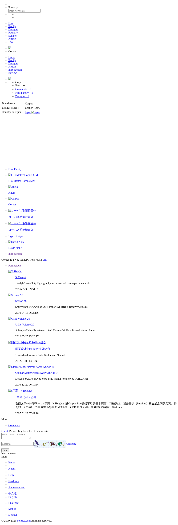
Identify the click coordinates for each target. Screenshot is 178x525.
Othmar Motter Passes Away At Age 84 (37, 372)
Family (12, 26)
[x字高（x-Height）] (20, 390)
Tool (10, 41)
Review (12, 72)
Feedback (13, 481)
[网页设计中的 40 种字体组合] (27, 342)
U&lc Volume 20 (24, 324)
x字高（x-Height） (26, 397)
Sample (12, 35)
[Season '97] (15, 295)
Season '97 (21, 300)
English (12, 497)
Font (10, 23)
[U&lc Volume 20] (19, 318)
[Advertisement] (89, 140)
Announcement (16, 487)
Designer (13, 29)
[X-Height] (15, 271)
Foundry (13, 32)
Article (12, 38)
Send (5, 450)
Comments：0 (23, 89)
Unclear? (71, 443)
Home (11, 57)
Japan (28, 112)
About (11, 468)
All (45, 259)
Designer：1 (22, 96)
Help (11, 474)
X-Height (20, 277)
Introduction (15, 69)
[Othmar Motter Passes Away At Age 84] (31, 366)
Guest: (5, 431)
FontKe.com (24, 520)
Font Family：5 (24, 92)
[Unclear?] (50, 444)
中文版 (12, 493)
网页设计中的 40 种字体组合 (32, 348)
